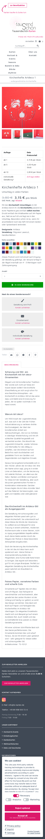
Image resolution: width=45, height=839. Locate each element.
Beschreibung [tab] (11, 365)
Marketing (35, 799)
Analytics (16, 799)
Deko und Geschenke (12, 748)
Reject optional (22, 808)
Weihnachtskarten (11, 744)
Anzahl (4, 271)
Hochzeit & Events (11, 732)
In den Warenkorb (24, 285)
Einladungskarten (11, 736)
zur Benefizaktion (17, 5)
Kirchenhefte (8, 349)
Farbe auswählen (8, 240)
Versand (18, 201)
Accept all (22, 816)
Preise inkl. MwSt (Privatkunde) (30, 37)
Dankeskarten (9, 740)
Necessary (25, 795)
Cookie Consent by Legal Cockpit (34, 832)
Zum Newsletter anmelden (16, 683)
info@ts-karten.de (16, 705)
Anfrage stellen (33, 177)
